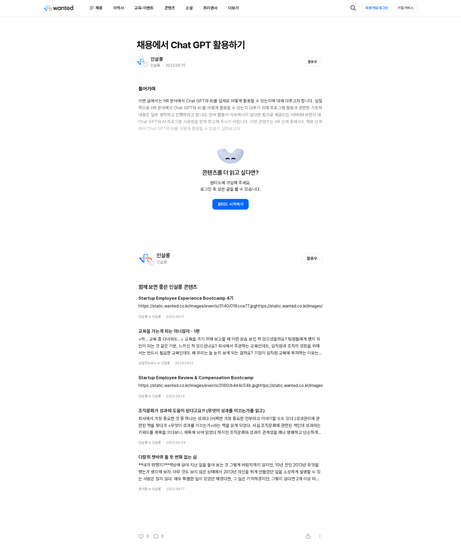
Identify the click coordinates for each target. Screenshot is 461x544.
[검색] (353, 8)
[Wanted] (66, 8)
